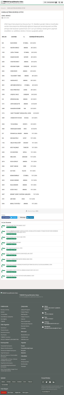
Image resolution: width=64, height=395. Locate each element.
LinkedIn (31, 217)
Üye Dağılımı (4, 319)
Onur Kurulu (4, 334)
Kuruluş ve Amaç (5, 309)
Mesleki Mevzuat (25, 334)
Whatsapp (22, 217)
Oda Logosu (25, 392)
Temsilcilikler (4, 314)
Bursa (13, 381)
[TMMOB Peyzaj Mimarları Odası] (9, 296)
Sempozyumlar (25, 361)
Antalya (9, 381)
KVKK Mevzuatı (25, 339)
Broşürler (23, 350)
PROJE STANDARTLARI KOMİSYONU (10, 339)
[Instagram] (50, 382)
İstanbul (19, 381)
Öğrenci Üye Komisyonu (7, 348)
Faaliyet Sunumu (25, 316)
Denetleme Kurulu (5, 332)
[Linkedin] (53, 382)
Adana (3, 381)
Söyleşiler (23, 366)
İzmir (24, 381)
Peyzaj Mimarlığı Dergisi (27, 348)
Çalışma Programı (25, 309)
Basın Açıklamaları (25, 321)
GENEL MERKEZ (6, 15)
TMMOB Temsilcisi (5, 337)
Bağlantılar (18, 392)
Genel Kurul (3, 327)
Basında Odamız (25, 326)
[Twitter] (46, 382)
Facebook (6, 217)
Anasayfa (3, 8)
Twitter (14, 217)
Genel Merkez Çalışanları (7, 316)
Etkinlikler (23, 328)
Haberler (23, 319)
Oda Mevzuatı (24, 337)
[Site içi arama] (59, 2)
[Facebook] (43, 382)
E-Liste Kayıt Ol (46, 391)
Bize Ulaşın (10, 392)
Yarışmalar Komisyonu (6, 346)
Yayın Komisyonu (5, 353)
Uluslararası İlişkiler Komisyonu (8, 350)
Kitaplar (23, 346)
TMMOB (3, 321)
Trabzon (30, 381)
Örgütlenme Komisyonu (7, 363)
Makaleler (23, 353)
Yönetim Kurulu (4, 330)
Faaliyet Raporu (25, 312)
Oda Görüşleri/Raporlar (26, 323)
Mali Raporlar (24, 314)
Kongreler (23, 359)
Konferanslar (24, 364)
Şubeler (3, 312)
